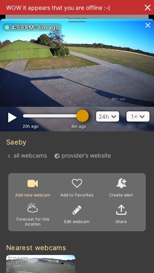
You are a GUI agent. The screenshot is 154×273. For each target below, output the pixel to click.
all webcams (30, 155)
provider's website (86, 155)
